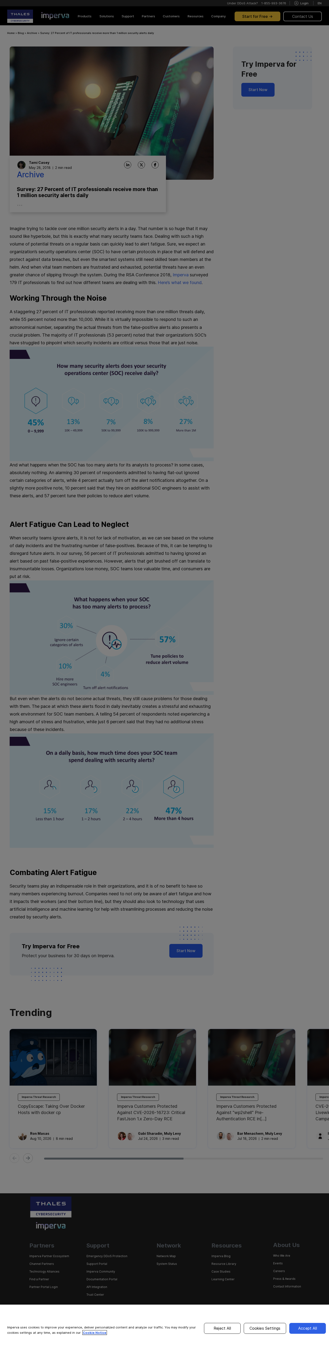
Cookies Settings (265, 1328)
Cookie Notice (94, 1332)
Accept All (307, 1328)
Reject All (222, 1328)
